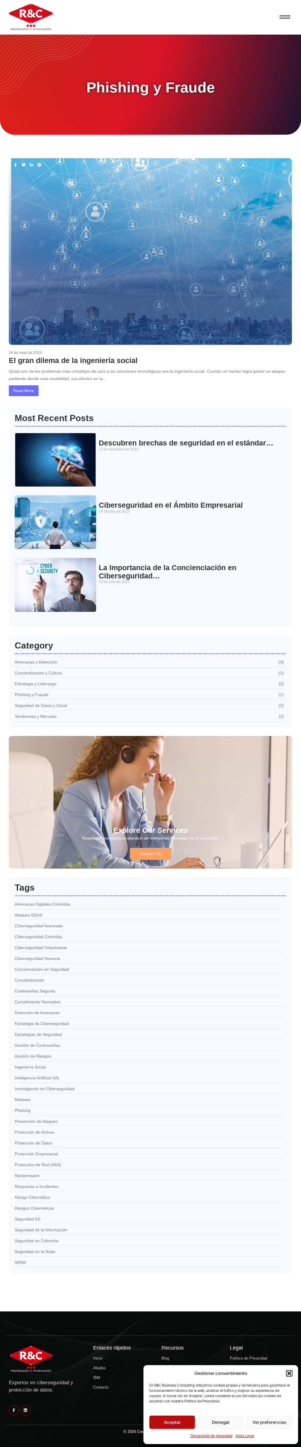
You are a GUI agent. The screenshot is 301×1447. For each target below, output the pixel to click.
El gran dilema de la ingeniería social (73, 360)
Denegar (221, 1422)
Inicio (97, 1358)
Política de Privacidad (248, 1358)
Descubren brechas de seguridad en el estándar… (186, 443)
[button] (289, 1373)
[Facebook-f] (14, 1410)
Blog (165, 1358)
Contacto (100, 1387)
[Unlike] (284, 164)
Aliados (99, 1368)
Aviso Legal (244, 1436)
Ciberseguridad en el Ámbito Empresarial (171, 505)
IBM (96, 1377)
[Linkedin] (26, 1410)
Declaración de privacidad (211, 1436)
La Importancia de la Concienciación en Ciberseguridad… (167, 572)
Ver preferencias (269, 1422)
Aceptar (172, 1422)
